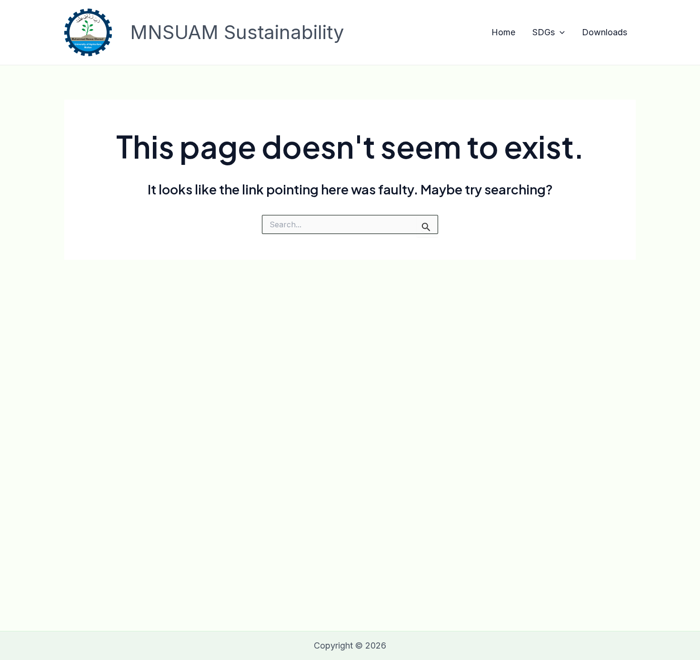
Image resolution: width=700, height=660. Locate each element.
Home (503, 32)
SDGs (543, 32)
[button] (560, 33)
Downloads (604, 32)
